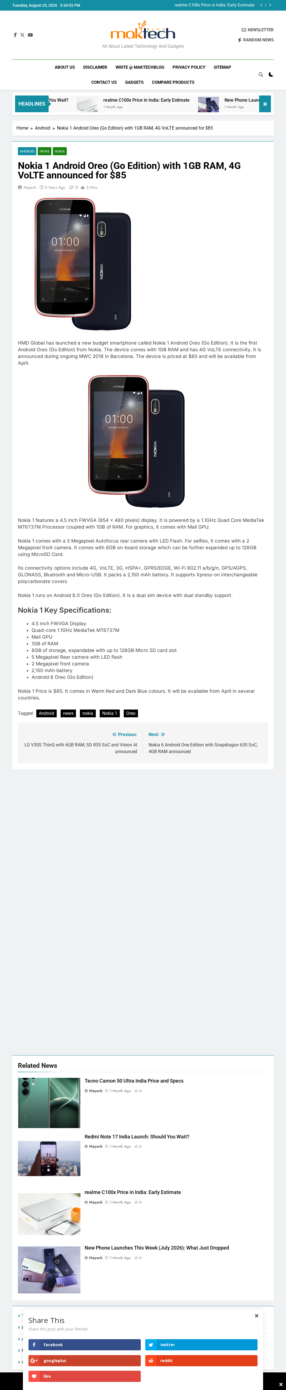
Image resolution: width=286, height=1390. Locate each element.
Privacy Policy (189, 67)
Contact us (104, 82)
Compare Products (173, 82)
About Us (65, 67)
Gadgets (134, 82)
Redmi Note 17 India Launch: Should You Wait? (137, 1137)
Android (27, 151)
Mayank (30, 187)
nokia (87, 713)
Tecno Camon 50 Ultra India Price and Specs (134, 1081)
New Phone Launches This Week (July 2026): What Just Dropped (202, 5)
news (68, 713)
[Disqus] (143, 839)
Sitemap (222, 67)
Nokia (60, 151)
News (44, 151)
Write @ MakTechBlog (140, 67)
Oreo (130, 713)
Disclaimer (95, 67)
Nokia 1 (109, 713)
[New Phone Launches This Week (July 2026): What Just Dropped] (184, 107)
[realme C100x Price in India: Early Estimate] (63, 107)
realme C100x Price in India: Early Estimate (122, 100)
